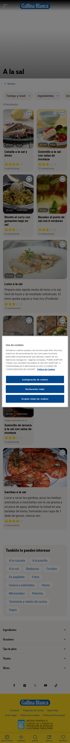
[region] (35, 371)
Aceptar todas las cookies (34, 398)
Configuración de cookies (35, 379)
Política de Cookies (46, 369)
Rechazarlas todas (35, 389)
